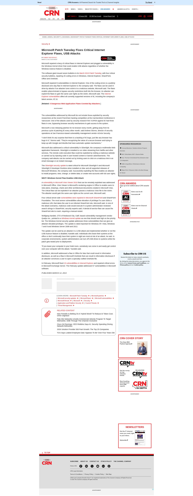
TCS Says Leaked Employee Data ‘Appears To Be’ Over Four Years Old (85, 333)
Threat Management (65, 305)
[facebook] (80, 466)
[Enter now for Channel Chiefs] (126, 216)
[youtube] (97, 466)
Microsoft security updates (67, 298)
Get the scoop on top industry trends (125, 373)
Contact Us (94, 461)
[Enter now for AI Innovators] (126, 202)
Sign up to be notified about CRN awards (134, 186)
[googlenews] (103, 466)
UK (58, 19)
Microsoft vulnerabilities (103, 298)
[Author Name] (47, 288)
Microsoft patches (97, 296)
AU (49, 19)
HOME (44, 37)
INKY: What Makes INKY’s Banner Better (133, 154)
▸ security (56, 37)
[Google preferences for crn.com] (108, 58)
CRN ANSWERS (105, 9)
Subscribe (123, 440)
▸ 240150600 (65, 37)
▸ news (49, 37)
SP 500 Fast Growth (95, 16)
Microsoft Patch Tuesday (79, 296)
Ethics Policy (106, 461)
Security (45, 44)
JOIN (140, 16)
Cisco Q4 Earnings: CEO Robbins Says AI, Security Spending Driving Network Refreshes (85, 325)
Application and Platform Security (70, 303)
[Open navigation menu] (66, 9)
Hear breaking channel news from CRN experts (124, 383)
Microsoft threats (64, 301)
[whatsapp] (109, 466)
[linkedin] (86, 466)
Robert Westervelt (50, 57)
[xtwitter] (92, 466)
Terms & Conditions (76, 474)
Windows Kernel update (71, 218)
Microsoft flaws (85, 298)
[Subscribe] (140, 445)
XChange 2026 (83, 16)
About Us (84, 461)
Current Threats (91, 303)
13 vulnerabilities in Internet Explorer (78, 263)
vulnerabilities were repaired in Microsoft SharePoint (82, 198)
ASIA (42, 19)
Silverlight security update (55, 166)
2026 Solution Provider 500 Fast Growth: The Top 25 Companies (83, 329)
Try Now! (148, 2)
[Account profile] (144, 16)
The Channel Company (122, 461)
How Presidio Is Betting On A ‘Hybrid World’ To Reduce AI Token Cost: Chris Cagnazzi (85, 315)
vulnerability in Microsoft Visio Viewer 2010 (60, 183)
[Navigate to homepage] (51, 16)
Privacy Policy (89, 474)
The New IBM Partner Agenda (125, 343)
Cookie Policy (99, 474)
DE (54, 19)
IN (45, 19)
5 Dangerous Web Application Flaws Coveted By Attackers (75, 104)
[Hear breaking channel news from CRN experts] (139, 384)
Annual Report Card (109, 16)
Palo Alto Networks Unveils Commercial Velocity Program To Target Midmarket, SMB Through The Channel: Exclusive (84, 320)
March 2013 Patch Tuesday (90, 73)
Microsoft (76, 301)
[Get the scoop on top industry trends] (139, 374)
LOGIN (149, 16)
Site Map (108, 474)
